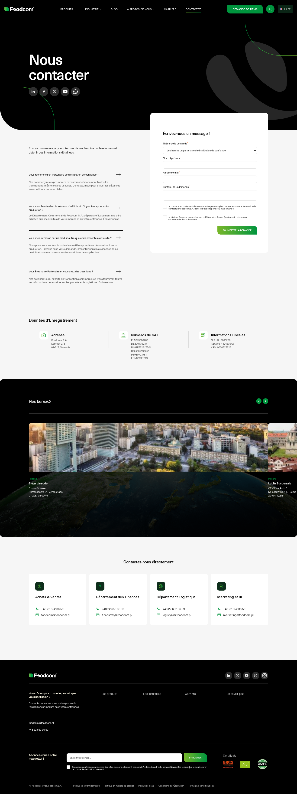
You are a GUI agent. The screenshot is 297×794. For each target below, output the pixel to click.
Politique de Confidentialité (86, 785)
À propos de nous (139, 9)
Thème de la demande (175, 143)
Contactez (193, 9)
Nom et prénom (172, 158)
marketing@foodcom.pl (238, 615)
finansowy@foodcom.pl (117, 615)
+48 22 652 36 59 (52, 609)
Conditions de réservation (171, 785)
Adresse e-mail (171, 172)
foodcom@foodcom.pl (55, 615)
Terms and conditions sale (201, 785)
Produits (66, 9)
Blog (114, 9)
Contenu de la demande (176, 187)
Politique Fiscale (146, 785)
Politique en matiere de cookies (119, 785)
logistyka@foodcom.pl (177, 615)
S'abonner (195, 757)
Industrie (92, 9)
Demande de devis (245, 9)
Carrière (170, 9)
